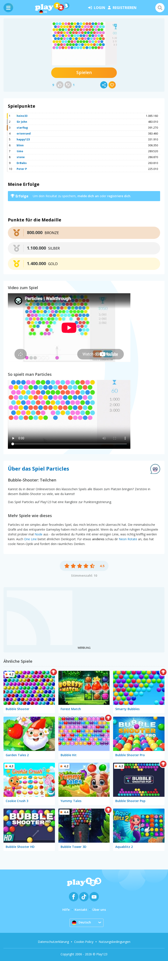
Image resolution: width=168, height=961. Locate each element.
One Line (30, 539)
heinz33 (22, 116)
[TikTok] (84, 896)
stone (21, 157)
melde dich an (88, 196)
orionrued (24, 133)
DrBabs (22, 163)
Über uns (99, 910)
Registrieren (124, 7)
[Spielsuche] (159, 7)
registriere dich (118, 196)
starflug (22, 127)
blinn (20, 145)
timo (20, 151)
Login (99, 7)
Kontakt (81, 910)
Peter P (22, 169)
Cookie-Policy (83, 942)
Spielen (84, 72)
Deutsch (85, 922)
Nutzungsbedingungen (114, 942)
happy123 (23, 139)
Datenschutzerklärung (53, 942)
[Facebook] (73, 896)
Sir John (22, 122)
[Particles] (84, 43)
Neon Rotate (128, 539)
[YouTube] (94, 896)
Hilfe (66, 910)
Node (38, 534)
